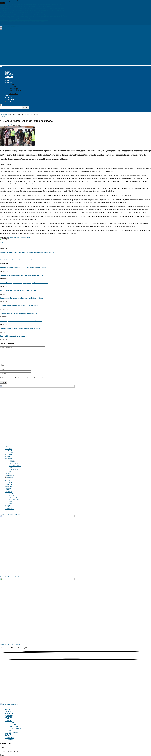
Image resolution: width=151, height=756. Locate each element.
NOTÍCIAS (8, 82)
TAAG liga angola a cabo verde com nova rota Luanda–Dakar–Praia (21, 12)
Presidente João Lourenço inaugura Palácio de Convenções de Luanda (22, 22)
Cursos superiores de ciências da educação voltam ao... (21, 321)
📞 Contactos (9, 101)
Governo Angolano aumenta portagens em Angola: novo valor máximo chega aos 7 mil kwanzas (30, 18)
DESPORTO (9, 75)
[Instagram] (2, 23)
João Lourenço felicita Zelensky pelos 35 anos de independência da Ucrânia (24, 20)
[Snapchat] (7, 23)
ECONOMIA (9, 77)
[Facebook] (0, 23)
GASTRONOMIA (15, 90)
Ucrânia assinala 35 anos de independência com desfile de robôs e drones (23, 14)
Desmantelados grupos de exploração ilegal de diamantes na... (24, 283)
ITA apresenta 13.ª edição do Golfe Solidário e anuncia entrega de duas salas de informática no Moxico (32, 10)
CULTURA (8, 73)
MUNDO (7, 80)
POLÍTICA (8, 97)
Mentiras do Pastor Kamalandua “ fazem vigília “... (20, 290)
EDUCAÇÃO (13, 88)
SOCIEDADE (13, 94)
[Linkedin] (3, 23)
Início (2, 114)
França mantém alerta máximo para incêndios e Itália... (21, 298)
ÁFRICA (7, 71)
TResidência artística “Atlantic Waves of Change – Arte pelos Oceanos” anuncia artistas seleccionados (32, 8)
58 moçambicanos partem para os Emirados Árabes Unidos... (24, 267)
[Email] (5, 23)
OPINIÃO (8, 96)
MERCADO (8, 79)
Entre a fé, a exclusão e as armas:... (13, 336)
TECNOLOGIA (9, 99)
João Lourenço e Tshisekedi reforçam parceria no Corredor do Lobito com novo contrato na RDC (31, 5)
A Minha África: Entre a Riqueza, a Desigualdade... (20, 305)
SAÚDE (11, 92)
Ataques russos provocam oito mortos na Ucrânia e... (20, 328)
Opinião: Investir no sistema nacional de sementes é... (20, 313)
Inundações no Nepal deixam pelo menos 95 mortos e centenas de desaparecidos (25, 6)
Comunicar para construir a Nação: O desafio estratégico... (23, 275)
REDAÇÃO (9, 125)
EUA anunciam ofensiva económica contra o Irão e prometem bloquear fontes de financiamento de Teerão (33, 16)
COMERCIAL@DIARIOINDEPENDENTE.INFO (22, 439)
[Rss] (8, 23)
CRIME (11, 84)
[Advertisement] (75, 48)
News (7, 114)
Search (25, 107)
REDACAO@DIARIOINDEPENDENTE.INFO (21, 443)
